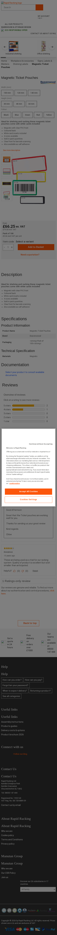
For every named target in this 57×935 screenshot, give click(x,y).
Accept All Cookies (28, 491)
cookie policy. (14, 483)
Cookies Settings (28, 499)
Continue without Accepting (41, 444)
